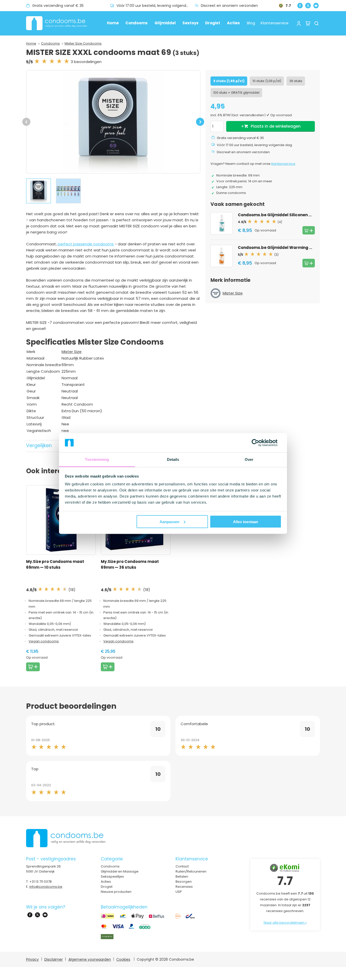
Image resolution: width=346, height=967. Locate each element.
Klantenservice (275, 23)
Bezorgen (184, 881)
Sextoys (190, 23)
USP (179, 891)
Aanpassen (169, 521)
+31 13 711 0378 (40, 881)
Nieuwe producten (116, 891)
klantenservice (283, 164)
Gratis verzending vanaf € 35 (58, 5)
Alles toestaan (245, 521)
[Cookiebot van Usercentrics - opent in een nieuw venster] (259, 442)
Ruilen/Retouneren (191, 871)
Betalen (182, 876)
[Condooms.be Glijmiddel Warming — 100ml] (221, 256)
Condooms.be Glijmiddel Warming (281, 247)
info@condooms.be (45, 886)
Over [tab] (249, 459)
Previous (26, 124)
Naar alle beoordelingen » (285, 922)
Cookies (123, 959)
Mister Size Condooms (83, 43)
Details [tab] (173, 459)
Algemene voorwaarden (89, 959)
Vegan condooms (44, 641)
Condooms (136, 23)
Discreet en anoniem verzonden (229, 5)
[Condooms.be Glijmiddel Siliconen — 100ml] (221, 223)
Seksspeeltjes (112, 876)
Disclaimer (53, 959)
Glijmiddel (165, 23)
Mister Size (72, 351)
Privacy (32, 959)
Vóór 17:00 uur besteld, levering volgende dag (156, 5)
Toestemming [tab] (97, 459)
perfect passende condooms (86, 244)
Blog (251, 23)
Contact (182, 866)
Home (113, 23)
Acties (233, 23)
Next (200, 124)
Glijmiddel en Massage (120, 871)
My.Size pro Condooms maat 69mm (55, 564)
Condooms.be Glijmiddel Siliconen (281, 215)
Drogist (212, 23)
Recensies (184, 886)
